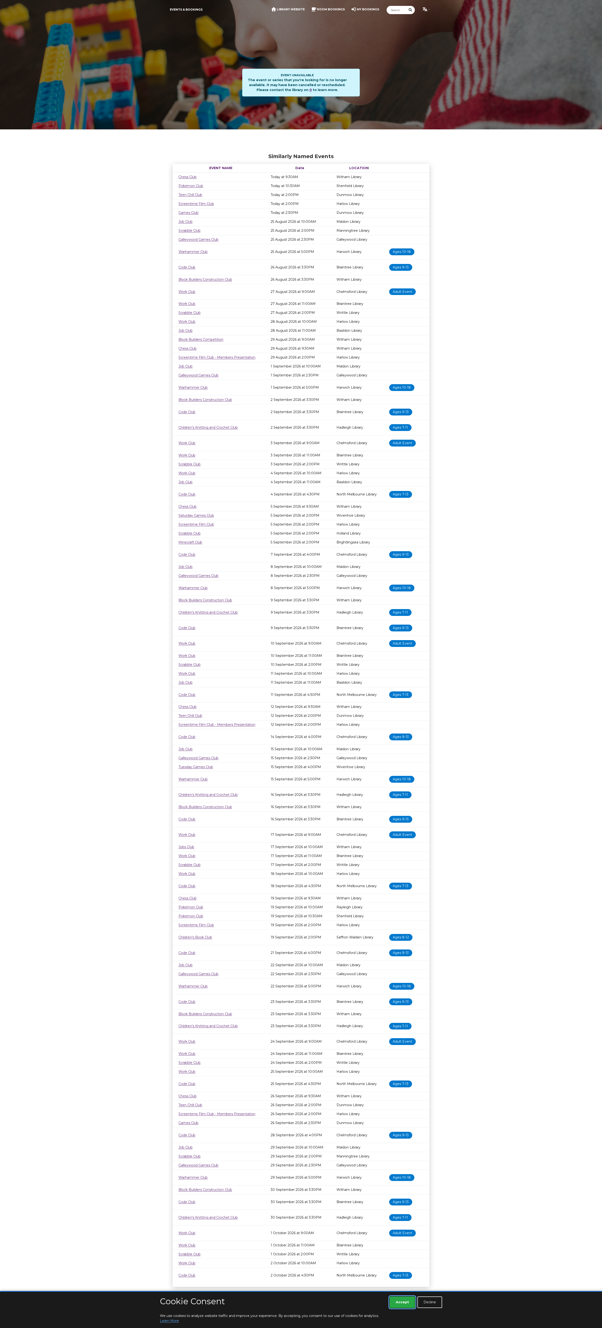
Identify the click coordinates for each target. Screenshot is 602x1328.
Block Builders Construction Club (205, 279)
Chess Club (187, 177)
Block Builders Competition (200, 339)
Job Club (185, 221)
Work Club (186, 292)
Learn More (169, 1321)
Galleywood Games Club (198, 239)
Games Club (188, 213)
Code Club (186, 267)
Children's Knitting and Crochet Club (208, 427)
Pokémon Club (190, 186)
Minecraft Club (190, 542)
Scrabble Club (189, 230)
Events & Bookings (186, 9)
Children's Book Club (195, 937)
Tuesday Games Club (195, 767)
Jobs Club (186, 847)
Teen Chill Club (190, 195)
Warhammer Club (193, 252)
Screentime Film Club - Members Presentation (216, 357)
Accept (402, 1302)
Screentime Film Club (196, 204)
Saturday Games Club (196, 515)
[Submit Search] (410, 10)
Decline (430, 1302)
